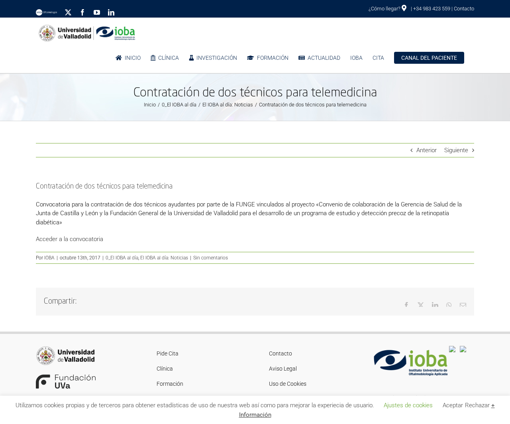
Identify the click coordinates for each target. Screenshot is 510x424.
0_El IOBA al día (122, 258)
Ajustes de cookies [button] (408, 405)
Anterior (426, 150)
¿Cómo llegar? (385, 9)
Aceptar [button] (453, 405)
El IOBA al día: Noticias (164, 258)
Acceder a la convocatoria (69, 239)
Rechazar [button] (477, 405)
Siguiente (456, 150)
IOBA (49, 258)
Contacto (464, 9)
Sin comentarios (210, 258)
